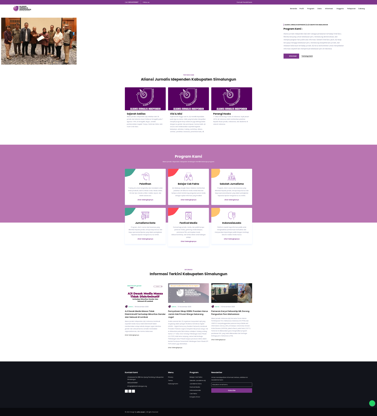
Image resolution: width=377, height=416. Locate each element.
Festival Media (195, 387)
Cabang (361, 8)
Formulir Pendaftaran (244, 2)
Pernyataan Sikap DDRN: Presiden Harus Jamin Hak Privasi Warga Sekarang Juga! (188, 314)
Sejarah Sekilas (136, 113)
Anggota (340, 8)
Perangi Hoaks (222, 113)
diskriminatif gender (134, 286)
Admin (130, 307)
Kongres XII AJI (195, 397)
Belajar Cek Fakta (196, 377)
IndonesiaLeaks (195, 390)
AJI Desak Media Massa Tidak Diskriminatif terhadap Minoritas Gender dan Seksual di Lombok (145, 314)
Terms (170, 380)
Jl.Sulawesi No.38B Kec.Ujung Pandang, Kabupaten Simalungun (145, 378)
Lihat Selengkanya (231, 200)
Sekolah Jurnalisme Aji (198, 380)
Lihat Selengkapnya (145, 200)
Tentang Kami (307, 56)
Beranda (293, 8)
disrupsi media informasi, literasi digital (184, 286)
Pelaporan (351, 8)
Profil (302, 8)
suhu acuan (141, 412)
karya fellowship (220, 286)
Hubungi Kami (173, 384)
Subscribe (231, 390)
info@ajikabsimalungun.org (137, 386)
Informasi (329, 8)
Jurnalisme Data (196, 384)
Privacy (170, 377)
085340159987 (133, 2)
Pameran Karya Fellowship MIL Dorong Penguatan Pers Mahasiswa (230, 313)
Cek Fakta (193, 394)
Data (320, 8)
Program (310, 8)
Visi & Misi (176, 113)
